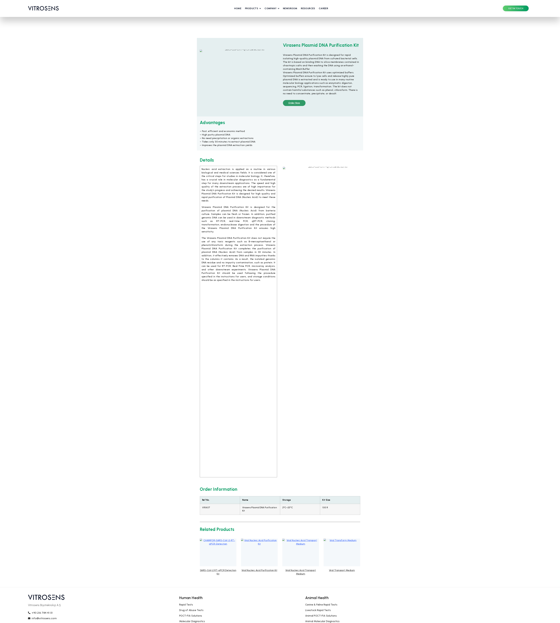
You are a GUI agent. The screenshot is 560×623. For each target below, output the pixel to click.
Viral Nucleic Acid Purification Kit (259, 570)
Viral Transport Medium (342, 570)
